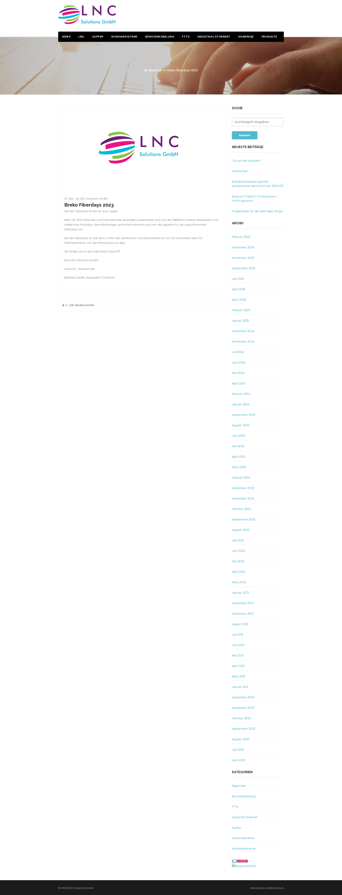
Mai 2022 (238, 561)
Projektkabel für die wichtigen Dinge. (257, 211)
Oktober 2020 (241, 718)
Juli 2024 (238, 352)
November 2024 (243, 342)
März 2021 (238, 676)
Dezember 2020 (243, 697)
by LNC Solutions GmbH (92, 199)
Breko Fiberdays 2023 (182, 70)
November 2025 (243, 258)
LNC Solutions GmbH (81, 305)
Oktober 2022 (241, 509)
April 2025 (238, 289)
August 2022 (240, 530)
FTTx (185, 36)
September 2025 (244, 268)
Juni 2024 (239, 362)
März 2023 (239, 467)
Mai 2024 (238, 373)
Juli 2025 (238, 279)
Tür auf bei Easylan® (246, 161)
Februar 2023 (241, 478)
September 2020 (244, 729)
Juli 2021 (237, 635)
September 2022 (244, 519)
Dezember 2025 (243, 247)
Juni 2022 (238, 551)
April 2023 (238, 457)
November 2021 (243, 614)
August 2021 (240, 624)
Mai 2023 (238, 446)
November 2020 (243, 708)
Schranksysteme (124, 36)
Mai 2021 (238, 655)
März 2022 (239, 582)
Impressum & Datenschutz (267, 888)
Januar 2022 (240, 593)
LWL (81, 36)
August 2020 (241, 739)
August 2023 (240, 425)
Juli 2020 (238, 750)
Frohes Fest (240, 171)
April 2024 (239, 383)
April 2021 (238, 666)
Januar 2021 (240, 687)
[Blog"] (244, 866)
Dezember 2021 (243, 603)
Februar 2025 (241, 310)
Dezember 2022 (243, 488)
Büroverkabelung (159, 36)
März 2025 (239, 300)
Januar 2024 (241, 404)
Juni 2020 (238, 760)
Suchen (244, 135)
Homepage (246, 36)
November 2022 (243, 499)
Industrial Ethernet (213, 36)
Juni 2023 (238, 436)
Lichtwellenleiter (243, 838)
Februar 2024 (241, 394)
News (66, 36)
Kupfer (97, 36)
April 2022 (238, 572)
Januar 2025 (240, 321)
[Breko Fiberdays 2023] (142, 149)
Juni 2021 (238, 645)
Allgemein (155, 70)
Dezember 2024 (243, 331)
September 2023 (244, 415)
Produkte (269, 36)
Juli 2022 (238, 540)
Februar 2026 (241, 237)
